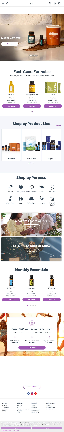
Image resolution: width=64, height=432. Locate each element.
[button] (30, 55)
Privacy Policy (16, 430)
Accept (16, 428)
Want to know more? (6, 430)
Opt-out (47, 428)
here (35, 425)
